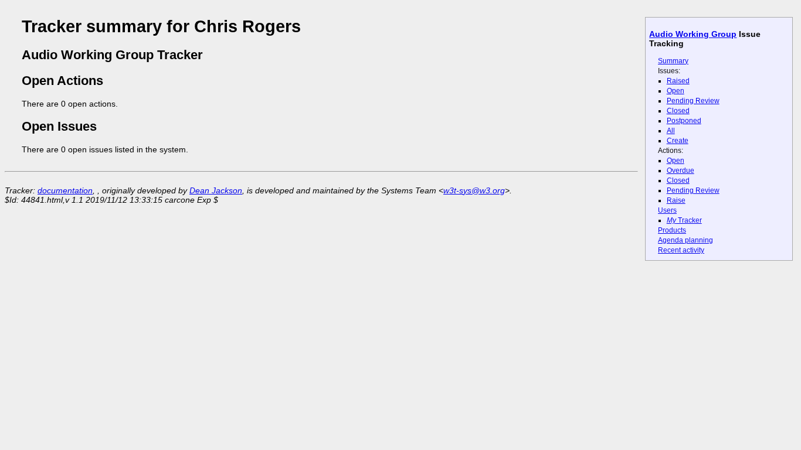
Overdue (680, 170)
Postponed (684, 121)
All (671, 131)
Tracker (684, 220)
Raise (676, 200)
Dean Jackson (215, 190)
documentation (65, 190)
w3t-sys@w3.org (474, 190)
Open (675, 91)
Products (672, 230)
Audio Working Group (692, 34)
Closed (678, 111)
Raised (678, 81)
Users (667, 210)
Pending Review (693, 101)
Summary (673, 61)
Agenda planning (685, 240)
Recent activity (681, 250)
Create (677, 141)
